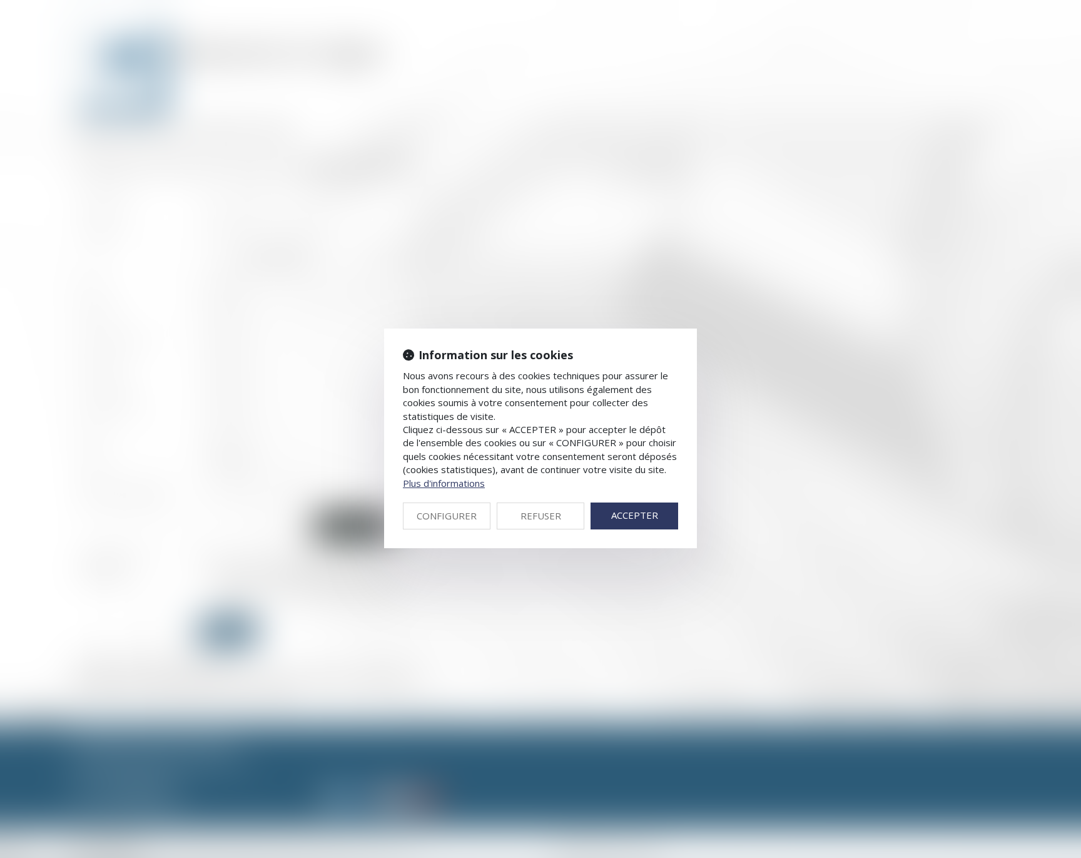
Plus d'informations (444, 483)
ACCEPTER (634, 515)
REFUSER (540, 515)
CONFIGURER (447, 515)
